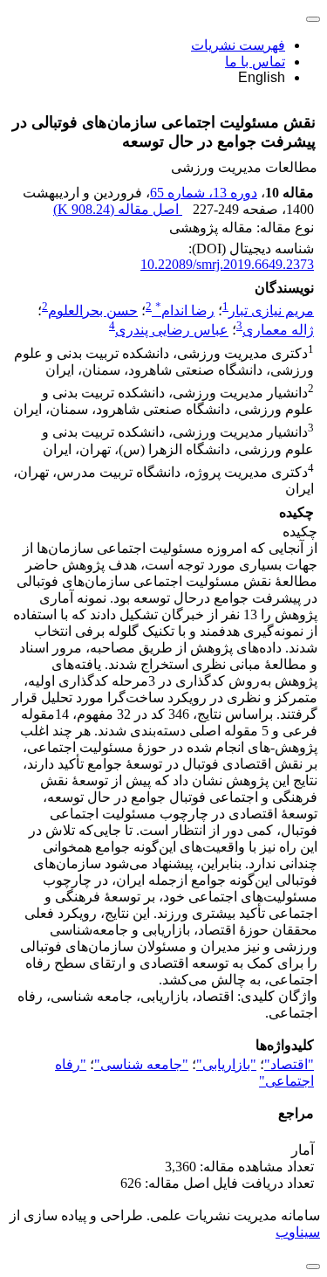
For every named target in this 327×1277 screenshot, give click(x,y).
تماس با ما (255, 61)
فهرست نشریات (238, 45)
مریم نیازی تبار (271, 310)
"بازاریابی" (226, 1064)
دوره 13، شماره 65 (203, 192)
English (261, 77)
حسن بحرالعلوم (93, 310)
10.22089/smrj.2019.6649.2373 (227, 264)
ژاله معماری (278, 330)
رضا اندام (185, 310)
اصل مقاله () (117, 209)
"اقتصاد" (289, 1064)
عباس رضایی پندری (171, 330)
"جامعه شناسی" (141, 1064)
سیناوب (298, 1232)
